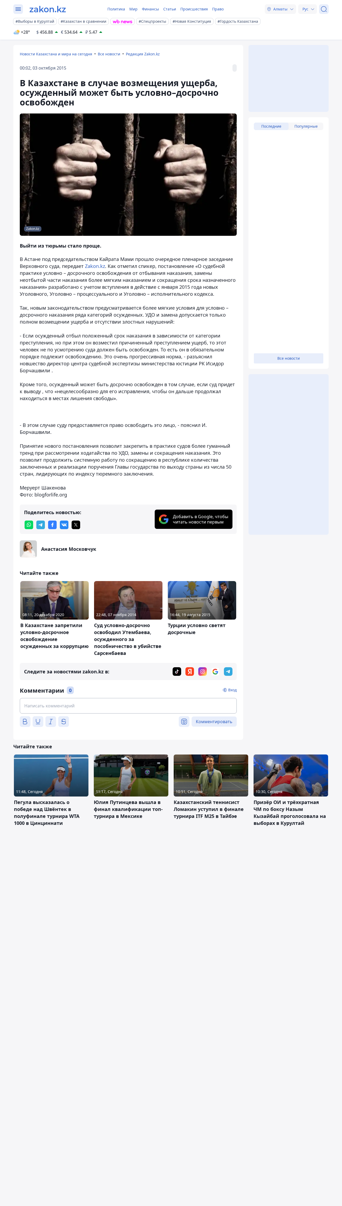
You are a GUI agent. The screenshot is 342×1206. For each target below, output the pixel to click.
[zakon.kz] (47, 9)
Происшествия (194, 9)
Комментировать (214, 722)
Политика (116, 9)
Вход (232, 689)
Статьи (169, 9)
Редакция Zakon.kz (143, 53)
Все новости (109, 53)
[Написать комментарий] (128, 706)
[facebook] (52, 525)
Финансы (150, 9)
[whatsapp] (29, 525)
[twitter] (76, 525)
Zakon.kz (95, 266)
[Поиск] (324, 9)
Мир (133, 9)
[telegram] (40, 525)
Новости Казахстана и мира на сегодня (56, 53)
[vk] (64, 525)
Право (218, 9)
